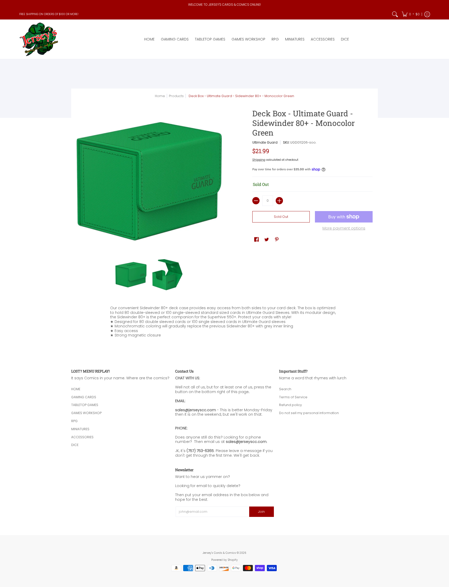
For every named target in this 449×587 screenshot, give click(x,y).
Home (160, 96)
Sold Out (281, 216)
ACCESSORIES (82, 437)
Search (285, 389)
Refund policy (290, 405)
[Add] (279, 200)
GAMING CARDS (83, 397)
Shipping (258, 160)
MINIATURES (80, 429)
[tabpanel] (224, 320)
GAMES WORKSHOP (86, 413)
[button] (410, 14)
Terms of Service (293, 397)
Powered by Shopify (224, 560)
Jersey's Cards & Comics (219, 553)
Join (261, 511)
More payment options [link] (343, 228)
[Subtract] (256, 200)
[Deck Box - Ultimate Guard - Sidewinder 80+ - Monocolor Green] (131, 274)
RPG (74, 421)
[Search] (395, 14)
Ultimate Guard (265, 142)
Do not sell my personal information (309, 413)
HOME (75, 389)
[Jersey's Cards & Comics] (38, 39)
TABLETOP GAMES (84, 405)
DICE (74, 445)
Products (176, 96)
